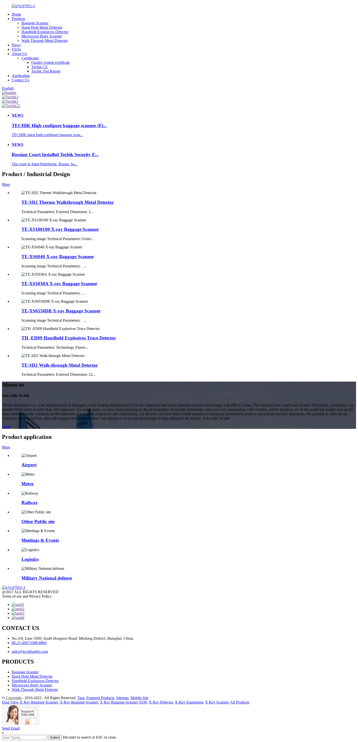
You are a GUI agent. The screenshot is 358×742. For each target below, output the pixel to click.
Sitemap (122, 698)
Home (16, 14)
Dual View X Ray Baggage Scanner (30, 702)
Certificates (30, 58)
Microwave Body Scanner (41, 36)
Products (18, 19)
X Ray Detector (161, 702)
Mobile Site (139, 698)
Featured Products (100, 698)
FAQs (16, 49)
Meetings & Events (40, 540)
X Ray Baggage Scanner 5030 (123, 702)
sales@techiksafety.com (30, 651)
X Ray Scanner (216, 702)
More (6, 184)
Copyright (13, 698)
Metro (27, 483)
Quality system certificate (50, 62)
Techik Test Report (45, 71)
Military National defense (46, 578)
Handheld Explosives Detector (44, 32)
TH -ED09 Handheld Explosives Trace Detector (68, 337)
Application (21, 76)
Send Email (11, 728)
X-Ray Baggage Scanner (79, 702)
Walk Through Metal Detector (44, 40)
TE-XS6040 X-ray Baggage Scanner (57, 256)
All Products (239, 702)
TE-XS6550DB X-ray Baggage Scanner (61, 310)
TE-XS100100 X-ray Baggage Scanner (60, 229)
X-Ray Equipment (189, 702)
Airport (29, 464)
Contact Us (20, 80)
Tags (81, 698)
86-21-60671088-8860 (29, 643)
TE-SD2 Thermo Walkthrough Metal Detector (67, 202)
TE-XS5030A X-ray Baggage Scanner (59, 283)
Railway (29, 502)
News (16, 45)
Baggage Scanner (34, 23)
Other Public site (38, 521)
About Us (19, 54)
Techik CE (39, 67)
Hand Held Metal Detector (41, 27)
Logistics (30, 559)
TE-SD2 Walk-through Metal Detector (59, 365)
